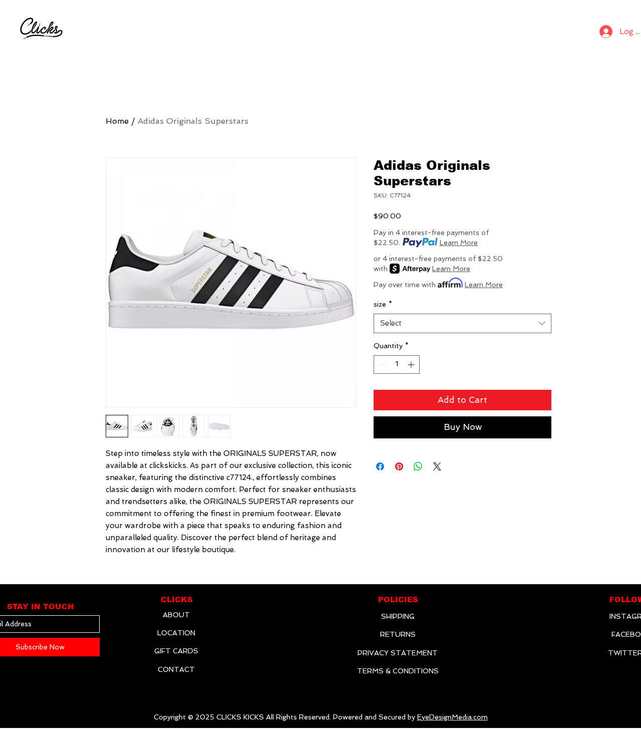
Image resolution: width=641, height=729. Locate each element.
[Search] (578, 29)
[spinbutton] (397, 364)
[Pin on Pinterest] (399, 466)
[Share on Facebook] (380, 466)
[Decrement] (381, 364)
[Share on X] (437, 466)
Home (117, 121)
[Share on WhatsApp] (418, 466)
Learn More (459, 242)
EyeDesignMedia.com (452, 717)
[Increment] (412, 364)
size (383, 304)
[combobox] (462, 323)
